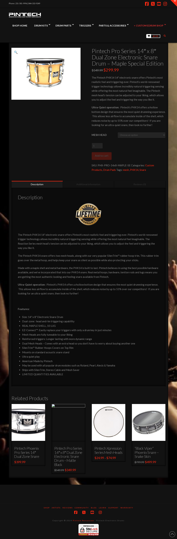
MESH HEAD (99, 134)
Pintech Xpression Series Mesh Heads (108, 450)
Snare (142, 169)
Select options (29, 437)
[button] (15, 52)
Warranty (126, 508)
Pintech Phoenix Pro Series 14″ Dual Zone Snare (26, 452)
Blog (94, 508)
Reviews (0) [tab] (139, 184)
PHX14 (134, 169)
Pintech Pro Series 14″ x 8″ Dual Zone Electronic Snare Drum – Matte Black (68, 456)
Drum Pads (109, 169)
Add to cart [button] (150, 437)
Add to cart (101, 155)
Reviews (68, 508)
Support (113, 508)
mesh (126, 169)
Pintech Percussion (83, 520)
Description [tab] (37, 184)
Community (82, 508)
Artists (56, 508)
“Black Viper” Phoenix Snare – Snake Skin (146, 452)
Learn (102, 508)
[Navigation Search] (165, 35)
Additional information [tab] (88, 184)
